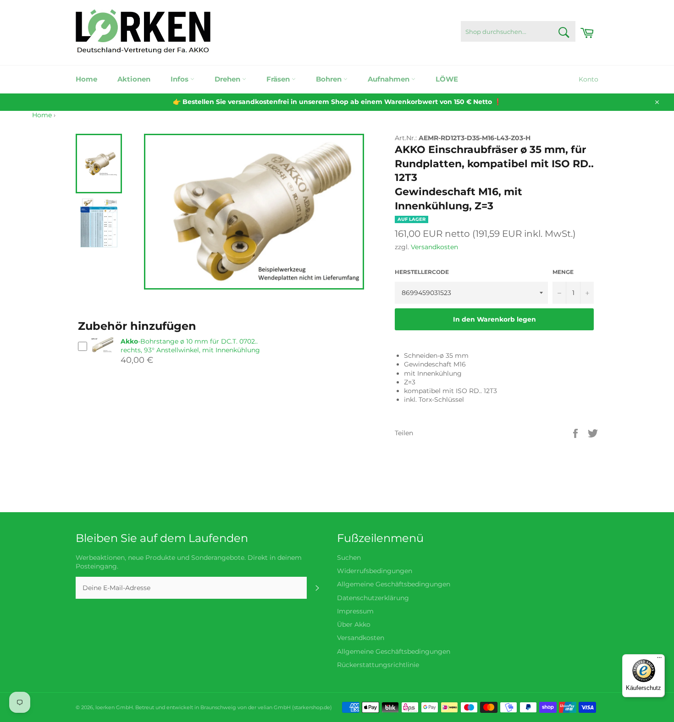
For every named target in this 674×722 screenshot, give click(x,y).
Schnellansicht (101, 357)
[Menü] (659, 659)
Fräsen (279, 79)
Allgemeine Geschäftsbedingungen (393, 584)
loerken (105, 707)
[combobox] (518, 31)
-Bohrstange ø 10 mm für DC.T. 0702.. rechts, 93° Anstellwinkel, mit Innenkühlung (190, 345)
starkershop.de (312, 707)
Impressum (355, 611)
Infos (180, 79)
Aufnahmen (389, 79)
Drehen (228, 79)
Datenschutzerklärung (373, 598)
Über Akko (353, 624)
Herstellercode (422, 271)
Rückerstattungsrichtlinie (378, 665)
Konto (588, 79)
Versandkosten (434, 247)
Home (86, 79)
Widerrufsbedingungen (374, 571)
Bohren (329, 79)
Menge (563, 271)
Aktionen (133, 79)
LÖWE (447, 79)
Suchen (349, 557)
